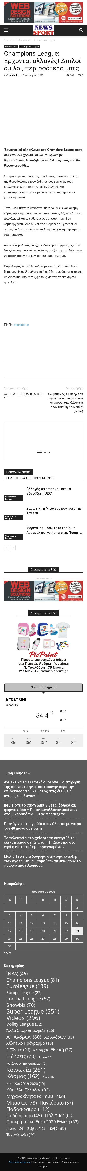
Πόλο (15, 1128)
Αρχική (8, 40)
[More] (71, 84)
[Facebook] (34, 84)
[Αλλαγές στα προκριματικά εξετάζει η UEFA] (14, 493)
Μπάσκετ (21, 1102)
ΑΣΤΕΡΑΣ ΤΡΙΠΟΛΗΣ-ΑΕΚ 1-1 (23, 396)
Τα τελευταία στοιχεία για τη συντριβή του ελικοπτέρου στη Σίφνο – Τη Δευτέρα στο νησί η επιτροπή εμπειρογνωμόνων (40, 842)
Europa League (24, 992)
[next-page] (13, 547)
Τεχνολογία (21, 1135)
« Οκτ (7, 952)
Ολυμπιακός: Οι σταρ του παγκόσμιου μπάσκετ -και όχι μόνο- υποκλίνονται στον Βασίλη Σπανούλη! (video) (65, 402)
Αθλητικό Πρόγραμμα (29, 1043)
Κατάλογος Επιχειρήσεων (26, 1063)
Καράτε (44, 1057)
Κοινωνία (25, 1070)
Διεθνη (40, 1050)
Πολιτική (59, 1115)
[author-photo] (43, 446)
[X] (43, 84)
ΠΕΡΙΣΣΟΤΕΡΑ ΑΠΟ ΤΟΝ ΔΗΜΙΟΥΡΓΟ (30, 478)
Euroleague (27, 986)
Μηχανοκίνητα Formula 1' (36, 1096)
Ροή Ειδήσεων (18, 773)
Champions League (45, 40)
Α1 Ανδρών (23, 1037)
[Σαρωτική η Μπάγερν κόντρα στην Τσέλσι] (14, 513)
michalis (13, 75)
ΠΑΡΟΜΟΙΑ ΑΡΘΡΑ (18, 472)
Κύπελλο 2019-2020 (25, 1083)
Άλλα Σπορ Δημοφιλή (30, 1030)
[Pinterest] (53, 84)
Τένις (57, 1128)
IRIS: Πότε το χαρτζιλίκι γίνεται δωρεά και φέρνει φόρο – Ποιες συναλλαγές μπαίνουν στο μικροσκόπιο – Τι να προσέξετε (40, 809)
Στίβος (36, 1128)
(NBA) (17, 973)
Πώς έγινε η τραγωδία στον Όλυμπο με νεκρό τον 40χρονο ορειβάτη (42, 826)
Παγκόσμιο (56, 1103)
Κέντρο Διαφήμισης (19, 1162)
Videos (23, 1018)
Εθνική (61, 1049)
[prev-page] (6, 547)
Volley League (24, 1024)
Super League (32, 1011)
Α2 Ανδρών (59, 1037)
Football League (28, 999)
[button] (5, 30)
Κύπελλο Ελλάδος (28, 1090)
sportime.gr (21, 324)
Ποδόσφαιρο (23, 40)
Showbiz (20, 1005)
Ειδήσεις (21, 1056)
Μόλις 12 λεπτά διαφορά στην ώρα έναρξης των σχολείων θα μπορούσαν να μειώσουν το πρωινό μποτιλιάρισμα (42, 860)
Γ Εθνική (18, 1050)
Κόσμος (23, 1076)
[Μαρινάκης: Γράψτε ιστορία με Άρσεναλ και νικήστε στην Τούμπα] (14, 533)
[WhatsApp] (62, 84)
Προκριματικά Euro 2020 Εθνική (42, 1122)
